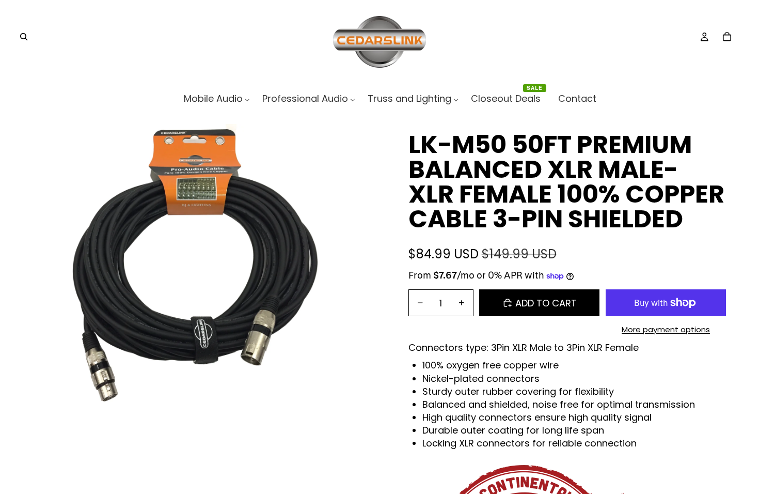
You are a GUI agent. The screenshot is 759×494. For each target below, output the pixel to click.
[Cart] (727, 36)
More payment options (666, 329)
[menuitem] (217, 98)
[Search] (23, 36)
